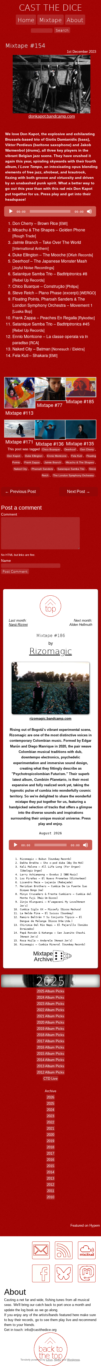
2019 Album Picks (50, 1029)
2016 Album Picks (50, 1047)
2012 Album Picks (50, 1072)
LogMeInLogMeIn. (16, 1285)
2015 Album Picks (50, 1054)
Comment (10, 514)
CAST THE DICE (50, 7)
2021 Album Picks (50, 1016)
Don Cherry (87, 449)
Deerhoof (70, 449)
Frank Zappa (32, 462)
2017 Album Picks (50, 1041)
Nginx (57, 1359)
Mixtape (50, 20)
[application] (50, 211)
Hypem (94, 1225)
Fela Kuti (76, 455)
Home (26, 20)
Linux (49, 1359)
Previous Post (20, 491)
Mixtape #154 (25, 45)
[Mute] (89, 211)
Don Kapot (13, 455)
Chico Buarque (51, 449)
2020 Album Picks (50, 1022)
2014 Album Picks (50, 1060)
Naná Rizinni (18, 625)
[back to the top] (50, 606)
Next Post (78, 491)
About (75, 20)
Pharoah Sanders (42, 468)
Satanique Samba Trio (70, 468)
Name (6, 560)
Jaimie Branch (52, 462)
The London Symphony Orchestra (73, 475)
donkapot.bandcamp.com (51, 116)
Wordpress (73, 1359)
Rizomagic (50, 650)
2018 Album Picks (50, 1035)
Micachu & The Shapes (80, 462)
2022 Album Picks (50, 1010)
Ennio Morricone (57, 455)
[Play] (10, 211)
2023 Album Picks (50, 1004)
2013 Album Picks (50, 1066)
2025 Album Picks (50, 991)
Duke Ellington (33, 455)
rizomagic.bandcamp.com (50, 718)
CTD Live (50, 1079)
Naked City (20, 468)
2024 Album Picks (50, 997)
